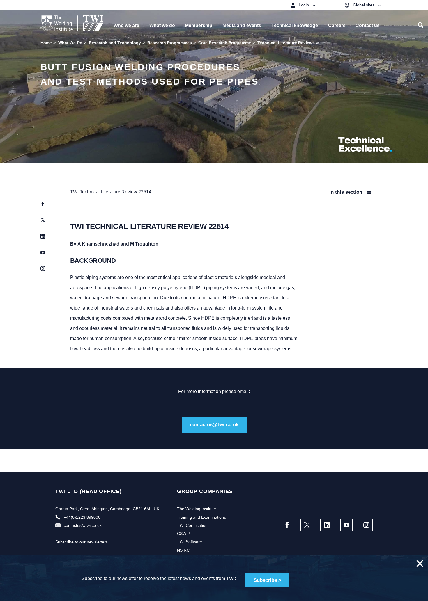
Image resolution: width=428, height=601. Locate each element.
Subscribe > (267, 580)
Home (46, 42)
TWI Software (189, 541)
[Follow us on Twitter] (306, 525)
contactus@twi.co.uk (214, 424)
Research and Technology (115, 42)
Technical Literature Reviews (286, 42)
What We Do (70, 42)
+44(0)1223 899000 (82, 517)
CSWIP (183, 533)
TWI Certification (192, 525)
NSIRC (183, 550)
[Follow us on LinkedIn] (326, 525)
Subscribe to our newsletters (81, 542)
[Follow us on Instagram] (366, 525)
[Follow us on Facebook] (287, 525)
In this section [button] (346, 192)
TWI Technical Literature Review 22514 (110, 191)
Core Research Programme (224, 42)
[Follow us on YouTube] (346, 525)
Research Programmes (169, 42)
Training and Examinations (201, 517)
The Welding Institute (196, 508)
